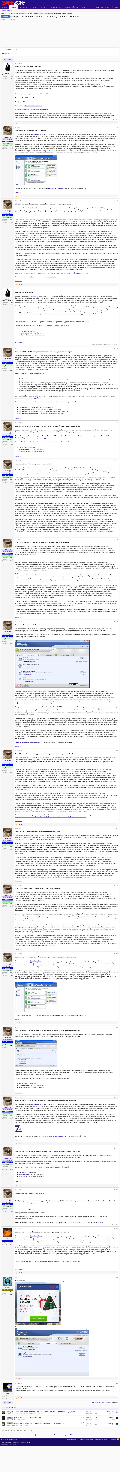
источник (18, 342)
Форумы (13, 7)
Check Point (26, 356)
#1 (117, 63)
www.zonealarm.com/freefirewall (90, 695)
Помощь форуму (55, 7)
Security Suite (24, 333)
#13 (117, 954)
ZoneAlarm (35, 296)
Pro (20, 331)
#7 (117, 461)
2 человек (20, 196)
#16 (117, 1148)
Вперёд (9, 59)
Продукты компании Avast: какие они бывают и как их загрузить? (38, 1423)
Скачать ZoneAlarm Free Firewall (27, 742)
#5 (117, 348)
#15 (117, 1097)
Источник (18, 193)
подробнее (36, 398)
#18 (117, 1229)
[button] (29, 7)
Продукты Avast (23, 1425)
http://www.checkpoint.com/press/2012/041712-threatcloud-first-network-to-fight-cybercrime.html (50, 817)
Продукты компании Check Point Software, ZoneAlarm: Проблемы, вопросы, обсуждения (41, 1412)
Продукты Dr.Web (21, 1419)
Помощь (113, 1439)
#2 (117, 127)
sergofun (9, 1413)
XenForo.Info (12, 1444)
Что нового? (23, 7)
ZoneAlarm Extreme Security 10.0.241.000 (33, 413)
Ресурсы (42, 7)
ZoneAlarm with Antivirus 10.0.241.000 (32, 409)
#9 (117, 621)
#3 (117, 201)
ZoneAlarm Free (35, 134)
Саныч (4, 19)
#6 (117, 423)
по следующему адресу (50, 1261)
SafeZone (5, 1439)
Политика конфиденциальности (99, 1439)
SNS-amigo (111, 1413)
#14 (117, 1027)
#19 (117, 1277)
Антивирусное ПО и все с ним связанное (31, 1413)
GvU (113, 1425)
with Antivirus (24, 335)
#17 (117, 1190)
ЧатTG (83, 7)
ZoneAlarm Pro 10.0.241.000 (28, 407)
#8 (117, 539)
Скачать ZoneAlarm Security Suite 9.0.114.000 (31, 110)
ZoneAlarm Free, (36, 1236)
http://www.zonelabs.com (33, 106)
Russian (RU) (14, 1439)
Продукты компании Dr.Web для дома (27, 1417)
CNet (32, 277)
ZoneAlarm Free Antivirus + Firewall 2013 (57, 857)
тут (45, 438)
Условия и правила (83, 1439)
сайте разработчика (80, 273)
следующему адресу (55, 189)
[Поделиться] (115, 63)
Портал (4, 7)
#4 (117, 289)
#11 (117, 828)
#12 (117, 885)
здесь (87, 322)
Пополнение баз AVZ (71, 7)
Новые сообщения (6, 10)
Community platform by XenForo (16, 1442)
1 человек (20, 123)
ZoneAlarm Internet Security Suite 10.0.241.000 (35, 411)
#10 (117, 750)
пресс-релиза (51, 277)
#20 (117, 1383)
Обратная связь (71, 1439)
